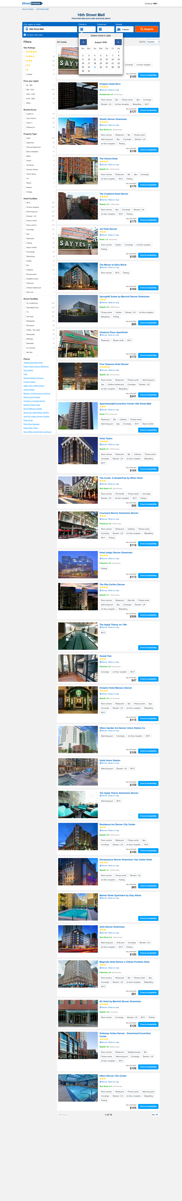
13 (107, 59)
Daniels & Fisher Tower (32, 405)
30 (83, 71)
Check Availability (148, 75)
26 (101, 67)
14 (113, 59)
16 (83, 63)
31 (89, 71)
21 (113, 63)
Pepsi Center (28, 420)
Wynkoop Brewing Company (34, 378)
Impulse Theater (29, 382)
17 (89, 63)
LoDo (25, 374)
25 (95, 67)
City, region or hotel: (32, 24)
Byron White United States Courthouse (37, 432)
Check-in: (82, 24)
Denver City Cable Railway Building (36, 412)
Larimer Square (29, 389)
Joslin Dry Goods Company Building (36, 416)
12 (101, 59)
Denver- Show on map (110, 55)
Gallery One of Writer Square (34, 385)
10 (89, 59)
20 (107, 63)
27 (107, 67)
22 (118, 63)
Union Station (28, 370)
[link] (32, 3)
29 (118, 67)
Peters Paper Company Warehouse (36, 366)
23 (83, 67)
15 (118, 59)
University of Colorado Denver (34, 401)
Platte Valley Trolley (31, 428)
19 (101, 63)
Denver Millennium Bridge (33, 408)
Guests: (119, 24)
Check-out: (101, 24)
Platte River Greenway (32, 424)
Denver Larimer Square (32, 397)
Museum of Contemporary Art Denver (37, 393)
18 (95, 63)
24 (89, 67)
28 (113, 67)
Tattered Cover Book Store (33, 362)
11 (95, 59)
